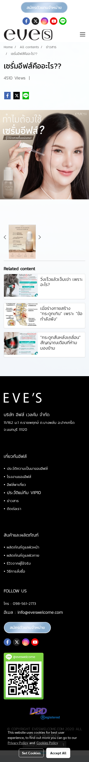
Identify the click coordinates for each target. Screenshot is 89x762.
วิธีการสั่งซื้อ (16, 571)
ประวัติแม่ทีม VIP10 (24, 492)
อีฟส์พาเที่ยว (16, 484)
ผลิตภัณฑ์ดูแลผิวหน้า (23, 547)
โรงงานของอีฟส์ (19, 476)
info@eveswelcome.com (40, 612)
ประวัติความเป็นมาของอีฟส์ (27, 468)
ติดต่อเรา (14, 508)
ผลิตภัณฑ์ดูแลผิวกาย (23, 555)
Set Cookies (31, 753)
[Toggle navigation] (82, 34)
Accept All (58, 753)
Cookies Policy (47, 742)
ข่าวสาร (13, 501)
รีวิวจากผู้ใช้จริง (19, 563)
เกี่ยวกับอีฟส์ (15, 456)
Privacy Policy (18, 742)
